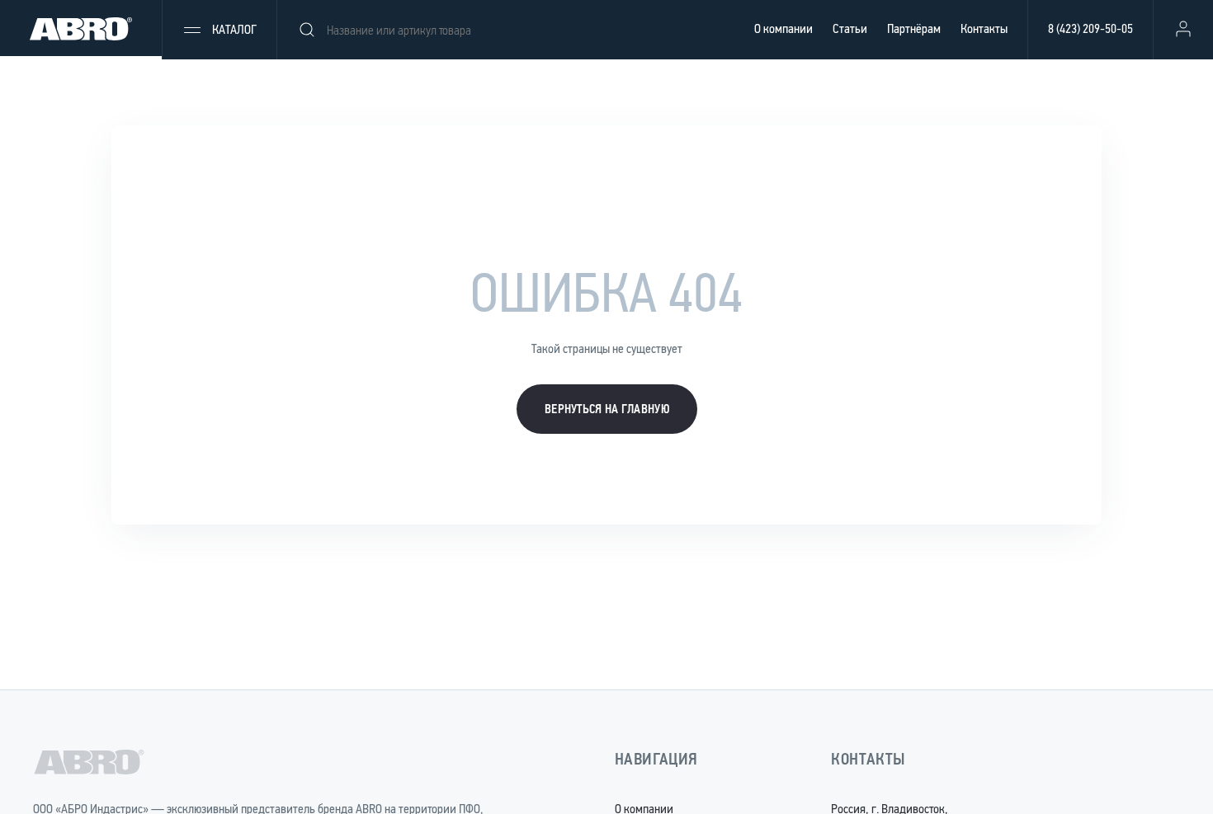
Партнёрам (914, 28)
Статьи (850, 28)
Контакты (984, 28)
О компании (783, 28)
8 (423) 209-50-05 (1090, 28)
